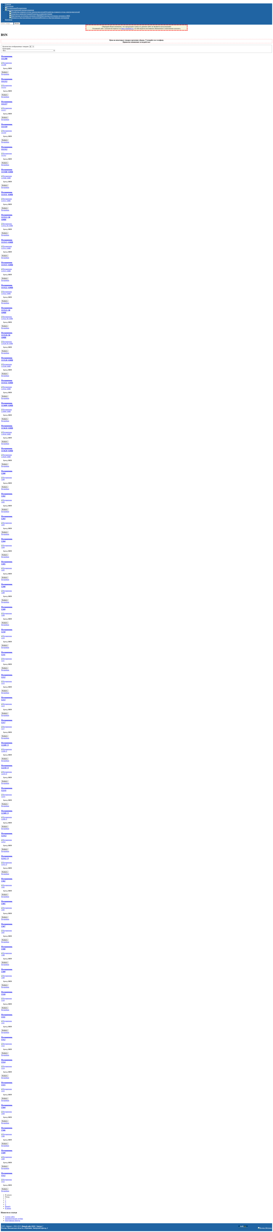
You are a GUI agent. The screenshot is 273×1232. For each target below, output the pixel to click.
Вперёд (7, 1206)
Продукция (9, 6)
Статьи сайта (10, 1217)
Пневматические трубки (14, 1219)
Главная (8, 4)
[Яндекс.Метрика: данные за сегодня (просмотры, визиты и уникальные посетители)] (265, 1228)
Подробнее (5, 74)
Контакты (8, 20)
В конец (8, 1208)
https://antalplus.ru (127, 28)
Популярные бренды (12, 1220)
